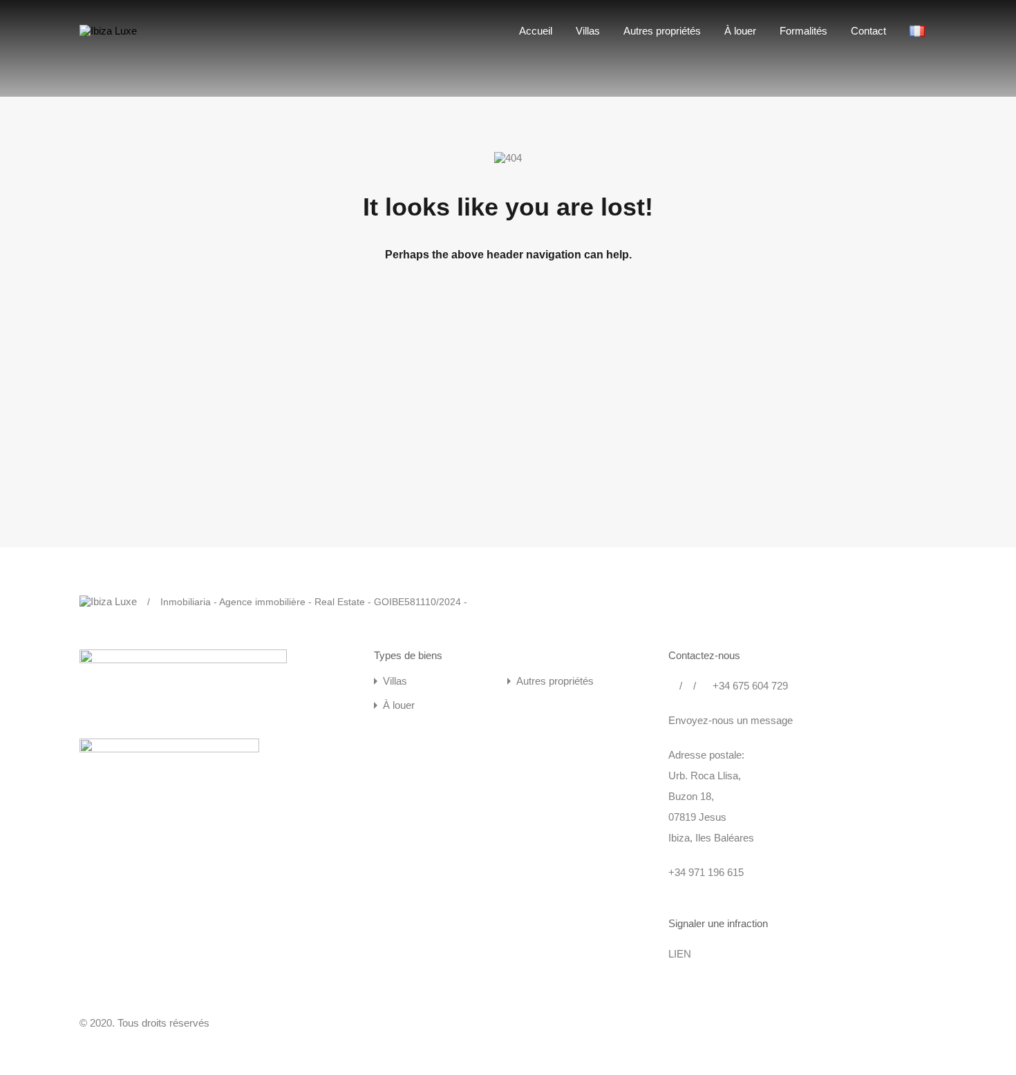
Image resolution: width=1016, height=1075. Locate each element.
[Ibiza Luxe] (108, 31)
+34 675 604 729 (747, 686)
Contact (868, 31)
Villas (588, 31)
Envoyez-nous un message (730, 720)
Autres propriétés (662, 31)
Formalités (803, 31)
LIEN (679, 954)
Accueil (535, 31)
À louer (740, 31)
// (687, 686)
